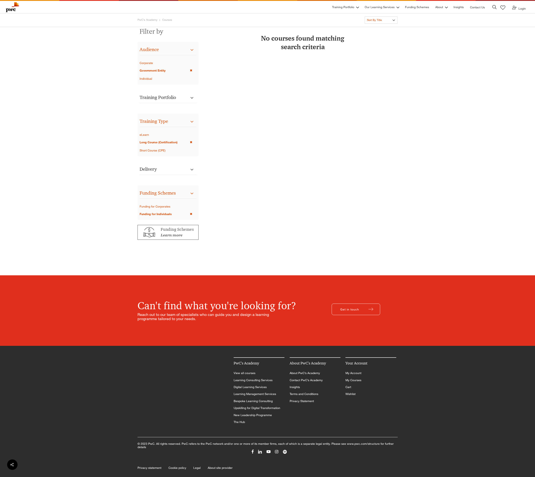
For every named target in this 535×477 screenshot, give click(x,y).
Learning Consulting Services (253, 380)
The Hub (239, 422)
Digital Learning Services (250, 387)
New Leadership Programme (253, 415)
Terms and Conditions (304, 394)
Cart (348, 387)
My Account (353, 373)
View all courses (244, 373)
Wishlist (350, 394)
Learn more (171, 235)
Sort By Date (374, 27)
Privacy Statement (302, 401)
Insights (295, 387)
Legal (197, 467)
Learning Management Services (255, 394)
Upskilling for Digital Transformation (257, 408)
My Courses (353, 380)
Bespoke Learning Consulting (253, 401)
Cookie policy (177, 467)
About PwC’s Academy (305, 373)
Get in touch (349, 309)
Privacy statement (149, 467)
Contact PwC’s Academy (306, 380)
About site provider (220, 467)
